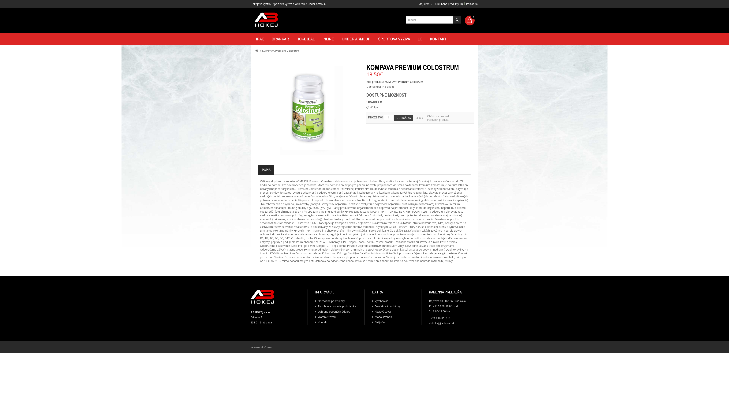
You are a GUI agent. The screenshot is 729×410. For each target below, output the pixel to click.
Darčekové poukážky (387, 306)
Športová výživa (394, 39)
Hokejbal (306, 39)
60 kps (374, 107)
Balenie (374, 101)
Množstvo (375, 117)
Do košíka (403, 118)
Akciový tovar (383, 311)
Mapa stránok (383, 317)
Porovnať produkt (438, 119)
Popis (266, 169)
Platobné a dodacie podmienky (337, 306)
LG (420, 39)
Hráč (259, 39)
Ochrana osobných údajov (334, 311)
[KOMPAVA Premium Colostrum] (308, 107)
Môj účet (380, 322)
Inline (328, 39)
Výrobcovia (381, 301)
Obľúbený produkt (438, 116)
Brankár (280, 39)
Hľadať (457, 20)
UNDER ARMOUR (356, 39)
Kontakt (438, 39)
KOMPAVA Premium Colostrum (280, 50)
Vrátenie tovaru (327, 317)
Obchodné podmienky (331, 301)
